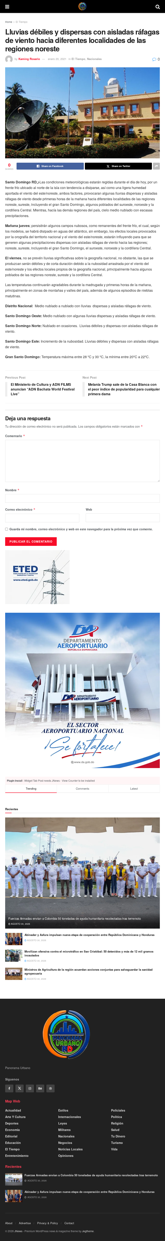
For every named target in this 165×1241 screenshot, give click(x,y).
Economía (12, 1130)
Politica (116, 1117)
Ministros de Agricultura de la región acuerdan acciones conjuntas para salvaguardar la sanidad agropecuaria (88, 971)
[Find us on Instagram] (30, 1088)
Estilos (63, 1110)
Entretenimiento (17, 1155)
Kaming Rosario (29, 59)
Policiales (118, 1110)
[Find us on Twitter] (19, 1088)
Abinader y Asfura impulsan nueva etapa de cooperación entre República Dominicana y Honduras (89, 935)
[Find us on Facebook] (9, 1088)
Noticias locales (70, 1149)
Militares (64, 1130)
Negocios (65, 1142)
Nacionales (94, 59)
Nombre (12, 490)
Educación (13, 1142)
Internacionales (69, 1117)
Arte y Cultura (15, 1117)
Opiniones (65, 1155)
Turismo (117, 1142)
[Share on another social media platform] (156, 166)
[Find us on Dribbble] (50, 1088)
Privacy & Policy (47, 1223)
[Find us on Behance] (40, 1088)
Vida (114, 1149)
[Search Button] (158, 6)
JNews (18, 1231)
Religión (117, 1123)
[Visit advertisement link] (82, 690)
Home (8, 22)
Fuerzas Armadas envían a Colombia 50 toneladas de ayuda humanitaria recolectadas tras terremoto (74, 918)
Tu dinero (118, 1136)
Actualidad (13, 1110)
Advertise (25, 1223)
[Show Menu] (7, 6)
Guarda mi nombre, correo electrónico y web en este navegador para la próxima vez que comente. (81, 529)
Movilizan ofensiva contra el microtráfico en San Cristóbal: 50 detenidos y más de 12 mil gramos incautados (88, 953)
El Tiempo (22, 22)
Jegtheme (88, 1231)
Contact (69, 1223)
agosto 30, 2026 (20, 923)
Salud (115, 1130)
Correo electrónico (20, 509)
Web (89, 509)
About (8, 1223)
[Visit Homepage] (82, 6)
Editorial (11, 1136)
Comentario (15, 436)
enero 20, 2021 (57, 59)
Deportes (11, 1123)
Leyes (62, 1123)
